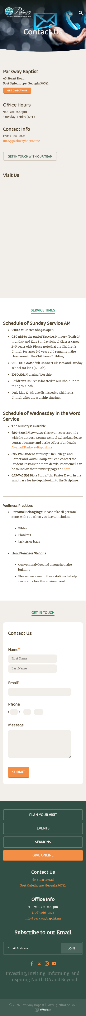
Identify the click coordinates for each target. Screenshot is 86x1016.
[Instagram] (47, 963)
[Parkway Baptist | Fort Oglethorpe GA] (17, 12)
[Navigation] (71, 13)
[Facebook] (32, 963)
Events (43, 828)
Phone (14, 704)
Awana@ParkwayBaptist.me (31, 447)
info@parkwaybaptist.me (21, 141)
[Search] (81, 13)
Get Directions (17, 90)
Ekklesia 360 (43, 1010)
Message (16, 724)
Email (13, 682)
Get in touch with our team (30, 156)
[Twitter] (39, 963)
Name (14, 649)
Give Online (43, 855)
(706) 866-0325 (43, 913)
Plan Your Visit (43, 814)
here (67, 469)
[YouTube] (54, 963)
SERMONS (43, 842)
